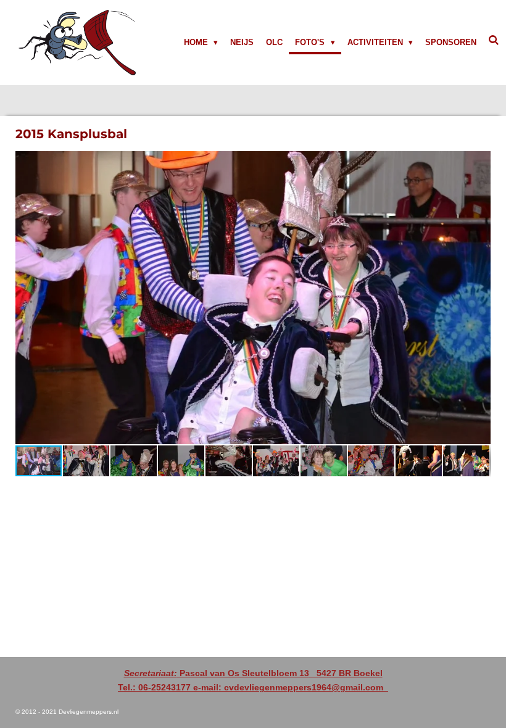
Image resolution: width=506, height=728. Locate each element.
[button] (479, 162)
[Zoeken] (494, 40)
